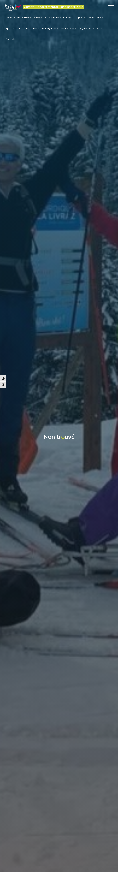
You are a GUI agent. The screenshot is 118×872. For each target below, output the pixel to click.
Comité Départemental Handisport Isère (53, 7)
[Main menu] (111, 6)
